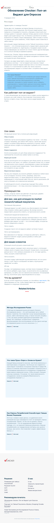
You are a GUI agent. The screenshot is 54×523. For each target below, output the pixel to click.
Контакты (31, 488)
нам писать (43, 280)
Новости (9, 326)
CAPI (5, 490)
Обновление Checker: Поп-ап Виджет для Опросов (21, 500)
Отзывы (30, 486)
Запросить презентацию (36, 484)
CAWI (6, 492)
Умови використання (34, 490)
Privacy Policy (37, 518)
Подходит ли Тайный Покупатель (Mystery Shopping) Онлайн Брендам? (24, 505)
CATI (5, 488)
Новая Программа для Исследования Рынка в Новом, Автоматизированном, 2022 (21, 511)
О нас (30, 481)
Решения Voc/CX (9, 486)
